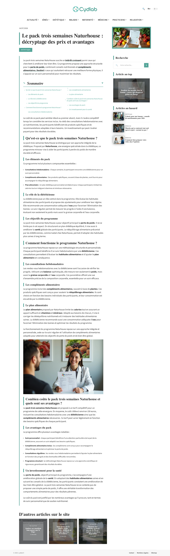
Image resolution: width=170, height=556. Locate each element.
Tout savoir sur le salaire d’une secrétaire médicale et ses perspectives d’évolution (63, 530)
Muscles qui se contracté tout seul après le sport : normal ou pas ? (137, 129)
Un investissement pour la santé (80, 109)
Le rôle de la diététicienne (37, 99)
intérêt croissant (73, 60)
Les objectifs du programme (38, 103)
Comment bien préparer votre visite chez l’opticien (135, 141)
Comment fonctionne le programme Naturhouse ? (43, 107)
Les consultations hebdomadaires (40, 112)
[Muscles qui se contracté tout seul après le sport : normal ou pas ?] (118, 128)
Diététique (25, 50)
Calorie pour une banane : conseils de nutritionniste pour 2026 (137, 117)
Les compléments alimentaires (80, 90)
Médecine (131, 88)
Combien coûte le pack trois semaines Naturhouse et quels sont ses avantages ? (84, 100)
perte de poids (37, 67)
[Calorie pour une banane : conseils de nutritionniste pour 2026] (118, 116)
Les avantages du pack (77, 105)
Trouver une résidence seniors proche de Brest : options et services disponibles (93, 530)
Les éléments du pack (35, 94)
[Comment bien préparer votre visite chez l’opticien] (118, 140)
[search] (143, 8)
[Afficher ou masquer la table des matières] (73, 83)
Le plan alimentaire (76, 94)
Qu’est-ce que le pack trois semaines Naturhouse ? (43, 90)
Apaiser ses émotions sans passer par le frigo (33, 530)
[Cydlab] (85, 9)
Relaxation (33, 526)
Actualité (63, 524)
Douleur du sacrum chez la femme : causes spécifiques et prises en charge (131, 92)
